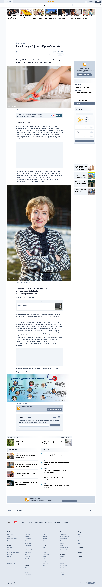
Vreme (78, 109)
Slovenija (25, 305)
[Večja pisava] (62, 55)
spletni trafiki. (34, 372)
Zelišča (45, 483)
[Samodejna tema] (86, 2)
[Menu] (2, 2)
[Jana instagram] (93, 510)
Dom (16, 480)
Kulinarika (17, 462)
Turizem (45, 468)
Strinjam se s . (27, 427)
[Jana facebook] (90, 510)
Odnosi (16, 453)
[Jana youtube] (11, 583)
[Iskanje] (100, 4)
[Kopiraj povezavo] (24, 55)
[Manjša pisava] (58, 55)
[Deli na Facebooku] (22, 55)
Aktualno (78, 81)
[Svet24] (8, 1)
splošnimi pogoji (30, 427)
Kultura (16, 471)
